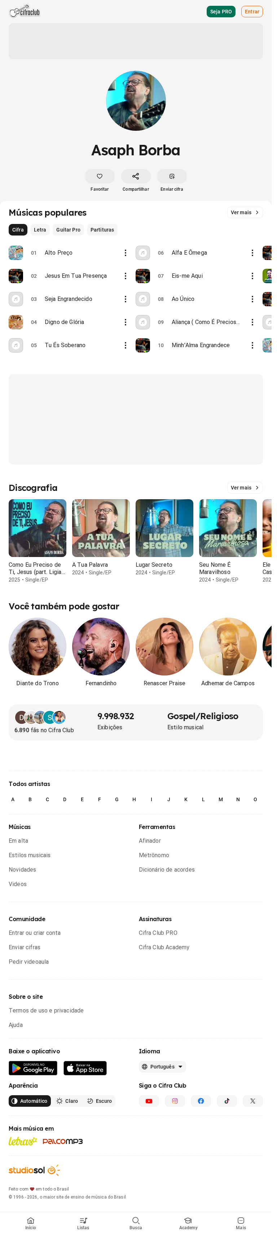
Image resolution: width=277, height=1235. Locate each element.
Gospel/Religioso (202, 716)
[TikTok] (227, 1101)
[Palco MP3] (63, 1141)
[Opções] (125, 253)
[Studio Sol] (34, 1170)
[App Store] (85, 1068)
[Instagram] (175, 1101)
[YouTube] (149, 1101)
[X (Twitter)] (253, 1101)
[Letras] (23, 1141)
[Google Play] (33, 1068)
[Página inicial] (25, 11)
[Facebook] (201, 1101)
